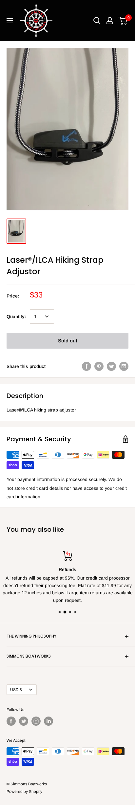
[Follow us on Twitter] (23, 721)
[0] (123, 21)
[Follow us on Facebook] (11, 721)
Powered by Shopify (24, 791)
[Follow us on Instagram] (36, 721)
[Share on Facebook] (86, 366)
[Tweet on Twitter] (111, 366)
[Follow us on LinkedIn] (48, 721)
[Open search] (97, 20)
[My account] (109, 20)
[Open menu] (10, 20)
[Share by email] (123, 366)
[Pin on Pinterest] (99, 366)
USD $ (16, 689)
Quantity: (16, 316)
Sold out (67, 340)
